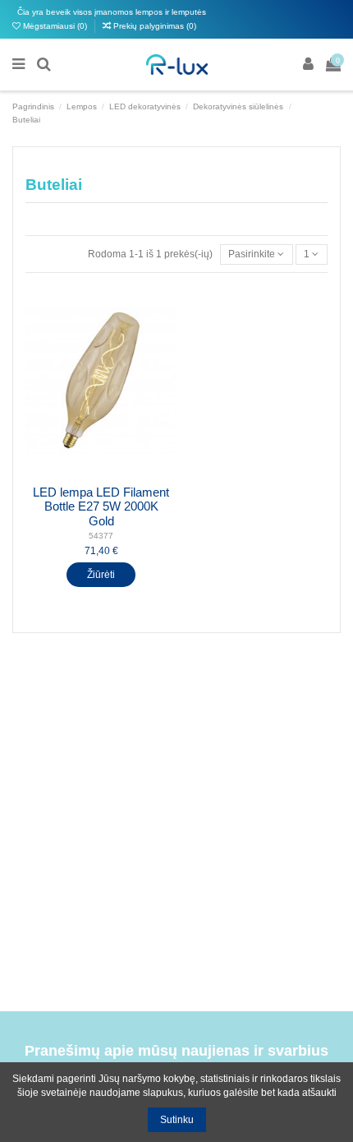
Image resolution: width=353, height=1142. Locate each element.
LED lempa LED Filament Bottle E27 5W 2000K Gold (101, 507)
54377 (101, 535)
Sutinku (177, 1120)
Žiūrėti (101, 574)
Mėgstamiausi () (55, 25)
